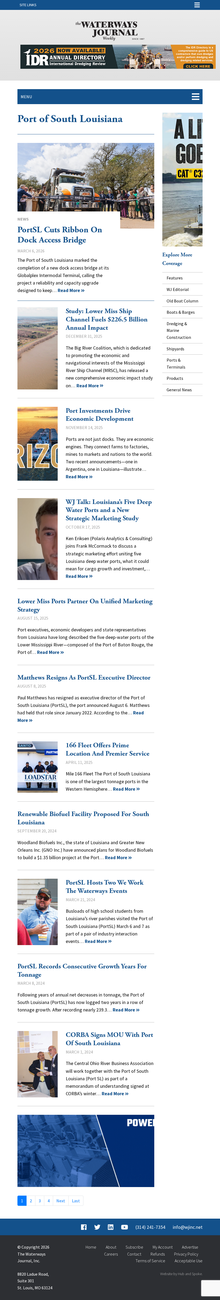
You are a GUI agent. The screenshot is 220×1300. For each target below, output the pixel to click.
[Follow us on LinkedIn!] (110, 1227)
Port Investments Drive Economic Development (37, 444)
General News (179, 389)
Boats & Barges (181, 312)
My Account (163, 1247)
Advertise (190, 1247)
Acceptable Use (189, 1260)
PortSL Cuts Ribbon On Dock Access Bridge (85, 186)
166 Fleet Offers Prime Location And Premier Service (37, 767)
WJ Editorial (178, 289)
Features (175, 278)
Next (60, 1200)
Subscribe (134, 1247)
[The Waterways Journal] (110, 30)
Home (91, 1247)
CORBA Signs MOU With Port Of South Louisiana (37, 1064)
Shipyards (175, 348)
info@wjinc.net (188, 1227)
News (23, 219)
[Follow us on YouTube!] (124, 1227)
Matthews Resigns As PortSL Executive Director (84, 677)
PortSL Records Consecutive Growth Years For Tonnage (82, 970)
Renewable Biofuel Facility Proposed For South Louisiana (83, 818)
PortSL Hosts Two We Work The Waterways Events (37, 912)
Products (175, 378)
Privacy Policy (186, 1254)
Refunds (158, 1254)
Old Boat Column (182, 301)
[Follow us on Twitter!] (97, 1227)
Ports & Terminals (176, 363)
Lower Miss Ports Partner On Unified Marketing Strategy (84, 605)
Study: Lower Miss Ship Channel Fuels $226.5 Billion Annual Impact (37, 348)
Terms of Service (150, 1260)
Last (76, 1200)
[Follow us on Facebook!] (84, 1227)
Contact (134, 1254)
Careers (111, 1254)
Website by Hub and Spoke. (181, 1273)
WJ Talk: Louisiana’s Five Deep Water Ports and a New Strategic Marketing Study (37, 539)
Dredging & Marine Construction (179, 330)
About (111, 1247)
